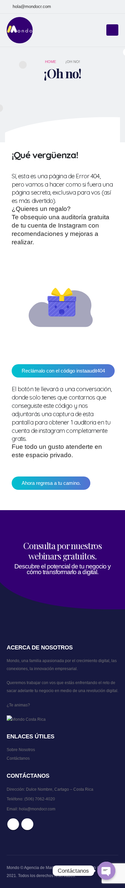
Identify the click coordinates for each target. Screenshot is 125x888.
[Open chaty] (106, 871)
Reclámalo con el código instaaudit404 (63, 371)
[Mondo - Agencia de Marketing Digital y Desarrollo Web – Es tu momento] (20, 30)
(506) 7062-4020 (39, 799)
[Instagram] (113, 7)
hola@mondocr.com (32, 6)
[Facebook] (101, 7)
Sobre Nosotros (21, 749)
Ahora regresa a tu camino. (51, 483)
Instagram (27, 824)
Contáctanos (18, 758)
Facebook (13, 824)
